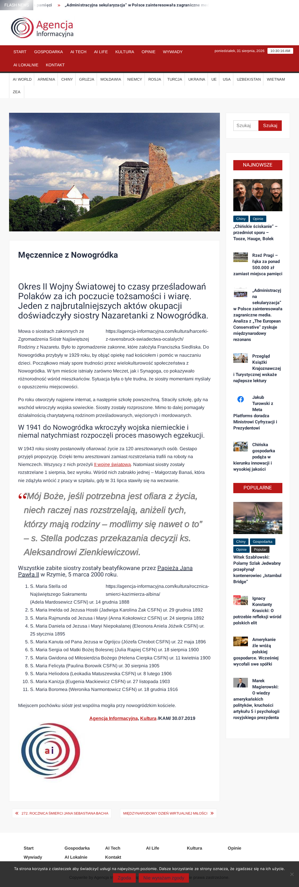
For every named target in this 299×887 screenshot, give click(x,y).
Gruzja (86, 79)
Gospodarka (48, 51)
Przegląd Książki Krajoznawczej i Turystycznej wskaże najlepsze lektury (257, 368)
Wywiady (172, 51)
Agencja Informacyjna (113, 718)
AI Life (101, 51)
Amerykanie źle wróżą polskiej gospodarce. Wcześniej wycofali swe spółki (256, 651)
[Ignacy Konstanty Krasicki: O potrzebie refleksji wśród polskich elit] (240, 599)
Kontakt (55, 65)
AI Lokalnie (25, 65)
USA (227, 79)
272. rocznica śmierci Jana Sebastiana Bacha (65, 813)
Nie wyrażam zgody (163, 877)
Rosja (154, 79)
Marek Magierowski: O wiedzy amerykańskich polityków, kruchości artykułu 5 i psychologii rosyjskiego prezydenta (256, 699)
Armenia (46, 79)
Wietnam (276, 79)
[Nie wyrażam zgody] (292, 874)
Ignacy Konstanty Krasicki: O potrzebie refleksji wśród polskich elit (257, 610)
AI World (22, 79)
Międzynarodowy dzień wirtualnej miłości (165, 813)
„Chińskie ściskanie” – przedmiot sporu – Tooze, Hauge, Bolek (255, 232)
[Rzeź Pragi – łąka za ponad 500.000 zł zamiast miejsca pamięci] (240, 256)
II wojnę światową (112, 464)
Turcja (174, 79)
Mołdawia (110, 79)
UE (214, 79)
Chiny (67, 79)
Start (20, 51)
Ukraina (196, 79)
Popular (260, 550)
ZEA (16, 92)
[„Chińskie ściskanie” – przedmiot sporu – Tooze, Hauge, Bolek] (258, 194)
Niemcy (134, 79)
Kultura (124, 51)
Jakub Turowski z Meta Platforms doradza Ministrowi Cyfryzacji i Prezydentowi (255, 412)
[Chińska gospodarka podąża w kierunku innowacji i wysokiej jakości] (240, 446)
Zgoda (124, 877)
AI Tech (78, 51)
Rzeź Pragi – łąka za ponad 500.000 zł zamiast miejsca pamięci (257, 264)
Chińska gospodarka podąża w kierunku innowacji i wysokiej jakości (254, 456)
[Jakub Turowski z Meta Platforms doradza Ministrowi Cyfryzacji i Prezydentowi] (240, 398)
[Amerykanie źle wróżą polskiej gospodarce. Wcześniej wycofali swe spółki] (240, 641)
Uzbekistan (249, 79)
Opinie (148, 51)
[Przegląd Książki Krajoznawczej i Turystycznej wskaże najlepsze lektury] (240, 357)
